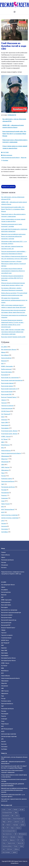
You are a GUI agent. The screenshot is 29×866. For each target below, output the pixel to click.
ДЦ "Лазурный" (5, 414)
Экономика (4, 529)
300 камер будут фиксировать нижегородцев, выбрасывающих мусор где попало (14, 300)
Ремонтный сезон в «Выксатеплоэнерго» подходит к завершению (13, 215)
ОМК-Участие (5, 467)
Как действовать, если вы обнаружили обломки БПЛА (12, 198)
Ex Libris (4, 809)
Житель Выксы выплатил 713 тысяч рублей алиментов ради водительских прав (14, 294)
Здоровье (4, 419)
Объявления (5, 461)
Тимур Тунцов (5, 504)
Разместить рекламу (8, 186)
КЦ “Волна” (4, 439)
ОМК (2, 464)
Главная (3, 552)
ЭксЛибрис (4, 532)
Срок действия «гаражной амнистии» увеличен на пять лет (12, 247)
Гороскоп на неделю (7, 405)
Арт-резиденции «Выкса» (8, 349)
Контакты (3, 567)
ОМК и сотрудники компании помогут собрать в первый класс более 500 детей (13, 306)
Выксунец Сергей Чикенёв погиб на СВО (13, 337)
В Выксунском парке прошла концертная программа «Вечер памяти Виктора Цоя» (13, 311)
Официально (5, 470)
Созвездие (4, 498)
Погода (3, 475)
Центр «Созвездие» (6, 852)
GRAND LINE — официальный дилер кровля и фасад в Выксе (14, 203)
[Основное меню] (14, 12)
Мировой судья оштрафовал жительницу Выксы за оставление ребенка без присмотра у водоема (13, 236)
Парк (2, 473)
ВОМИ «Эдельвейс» (7, 366)
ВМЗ (12, 815)
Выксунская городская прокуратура (11, 380)
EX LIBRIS (4, 346)
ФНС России (9, 849)
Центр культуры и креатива (9, 515)
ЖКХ (2, 417)
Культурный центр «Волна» (9, 431)
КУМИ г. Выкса (5, 436)
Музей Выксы (5, 445)
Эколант (3, 523)
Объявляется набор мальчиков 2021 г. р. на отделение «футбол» (14, 242)
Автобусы (15, 809)
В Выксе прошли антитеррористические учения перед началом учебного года (13, 284)
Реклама (3, 490)
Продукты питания (11, 843)
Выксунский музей (6, 391)
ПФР (2, 484)
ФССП (3, 512)
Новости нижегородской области (10, 157)
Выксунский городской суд (9, 389)
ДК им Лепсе (16, 821)
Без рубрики (5, 355)
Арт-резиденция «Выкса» (7, 812)
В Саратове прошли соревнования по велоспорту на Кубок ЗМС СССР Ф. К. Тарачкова (12, 278)
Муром (12, 827)
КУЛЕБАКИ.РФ (12, 115)
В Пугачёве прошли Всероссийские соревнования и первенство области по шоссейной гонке (13, 271)
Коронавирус (5, 428)
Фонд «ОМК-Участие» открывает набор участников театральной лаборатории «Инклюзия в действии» (12, 332)
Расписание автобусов (8, 487)
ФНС (2, 506)
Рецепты (4, 495)
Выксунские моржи (7, 386)
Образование (5, 456)
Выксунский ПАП (6, 394)
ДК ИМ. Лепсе (5, 411)
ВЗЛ (2, 363)
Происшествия (21, 843)
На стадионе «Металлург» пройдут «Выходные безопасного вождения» (12, 289)
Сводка (21, 846)
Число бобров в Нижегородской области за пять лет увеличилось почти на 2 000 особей (14, 257)
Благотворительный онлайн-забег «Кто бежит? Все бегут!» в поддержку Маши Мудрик (14, 134)
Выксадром (4, 374)
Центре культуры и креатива (9, 518)
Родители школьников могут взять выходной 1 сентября (11, 225)
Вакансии (4, 361)
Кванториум (5, 425)
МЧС (2, 447)
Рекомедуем (5, 492)
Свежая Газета (18, 861)
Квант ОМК (4, 422)
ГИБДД (3, 400)
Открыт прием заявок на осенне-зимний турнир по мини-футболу (13, 220)
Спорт (3, 501)
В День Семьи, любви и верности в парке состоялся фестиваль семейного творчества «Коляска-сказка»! (14, 169)
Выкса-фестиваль (6, 372)
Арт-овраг (22, 809)
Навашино (18, 827)
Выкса (17, 815)
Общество (23, 157)
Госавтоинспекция (6, 408)
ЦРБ (2, 520)
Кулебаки (5, 160)
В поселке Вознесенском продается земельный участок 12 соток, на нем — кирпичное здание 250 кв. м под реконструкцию (12, 324)
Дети (23, 821)
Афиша (3, 352)
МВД (2, 442)
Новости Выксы (6, 450)
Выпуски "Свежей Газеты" (9, 397)
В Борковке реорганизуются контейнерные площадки (14, 316)
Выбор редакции (7, 155)
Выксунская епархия (7, 383)
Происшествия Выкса (7, 481)
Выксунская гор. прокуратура (9, 377)
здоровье (14, 852)
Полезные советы (6, 478)
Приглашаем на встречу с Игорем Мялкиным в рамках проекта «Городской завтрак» (13, 264)
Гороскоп (4, 403)
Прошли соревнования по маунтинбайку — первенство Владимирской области (13, 252)
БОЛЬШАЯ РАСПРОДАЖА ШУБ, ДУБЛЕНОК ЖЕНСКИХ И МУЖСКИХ (14, 230)
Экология (4, 526)
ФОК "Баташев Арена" (7, 509)
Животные (9, 824)
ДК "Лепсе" (10, 821)
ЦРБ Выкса (16, 849)
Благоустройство (6, 358)
